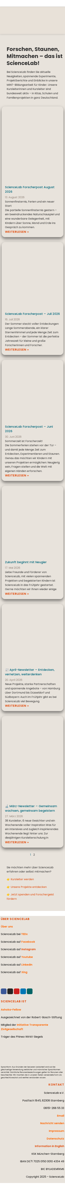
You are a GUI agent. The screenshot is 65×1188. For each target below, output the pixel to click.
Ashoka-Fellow (11, 1010)
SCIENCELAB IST (13, 1001)
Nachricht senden (52, 1123)
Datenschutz (55, 1139)
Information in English (49, 1146)
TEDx (24, 934)
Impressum (56, 1131)
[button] (56, 28)
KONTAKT (56, 1084)
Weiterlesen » (17, 232)
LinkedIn (26, 965)
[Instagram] (10, 991)
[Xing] (29, 991)
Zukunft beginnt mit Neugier (26, 562)
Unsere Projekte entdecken (29, 887)
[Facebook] (3, 991)
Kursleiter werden (22, 879)
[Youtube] (17, 991)
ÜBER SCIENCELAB (15, 919)
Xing (24, 972)
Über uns (7, 926)
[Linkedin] (23, 991)
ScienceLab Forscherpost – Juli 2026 (32, 314)
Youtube (27, 957)
